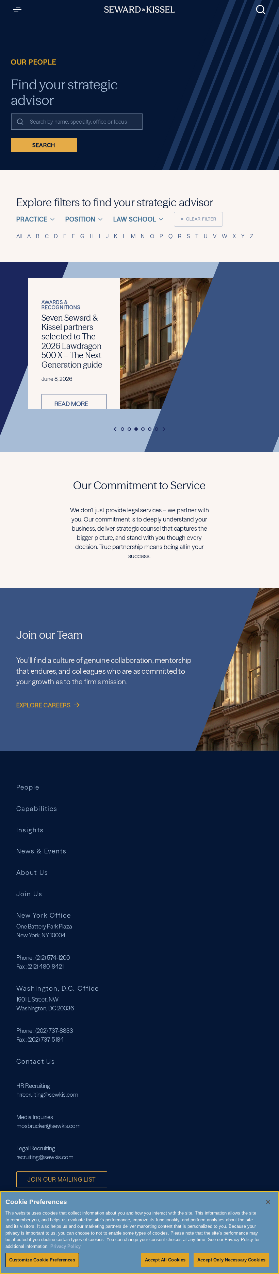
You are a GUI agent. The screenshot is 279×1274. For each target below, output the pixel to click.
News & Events (41, 851)
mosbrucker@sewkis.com (48, 1125)
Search (43, 145)
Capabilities (37, 809)
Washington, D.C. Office (57, 988)
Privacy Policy (65, 1246)
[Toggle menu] (19, 9)
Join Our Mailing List (62, 1179)
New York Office (43, 915)
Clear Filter (198, 219)
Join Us (29, 894)
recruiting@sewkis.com (44, 1157)
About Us (32, 873)
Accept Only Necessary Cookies (231, 1259)
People (28, 787)
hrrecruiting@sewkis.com (47, 1094)
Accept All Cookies (165, 1259)
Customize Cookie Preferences (42, 1259)
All (19, 236)
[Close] (268, 1202)
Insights (30, 830)
